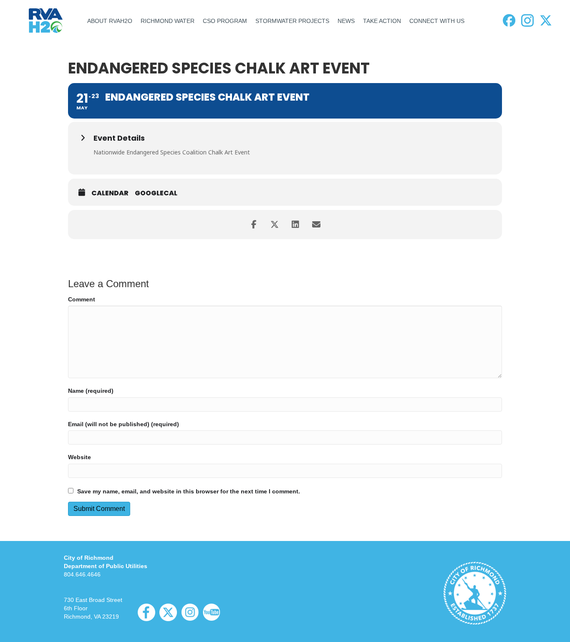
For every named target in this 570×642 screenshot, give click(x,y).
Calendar (110, 193)
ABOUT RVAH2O (109, 21)
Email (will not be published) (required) (123, 424)
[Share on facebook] (253, 224)
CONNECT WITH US (436, 21)
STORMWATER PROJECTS (292, 21)
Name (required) (90, 390)
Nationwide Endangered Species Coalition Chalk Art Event (171, 152)
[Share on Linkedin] (295, 224)
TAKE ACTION (382, 21)
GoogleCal (156, 193)
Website (79, 457)
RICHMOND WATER (167, 21)
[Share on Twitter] (274, 224)
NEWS (346, 21)
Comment (81, 299)
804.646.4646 (82, 574)
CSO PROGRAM (225, 21)
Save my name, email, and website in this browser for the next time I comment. (188, 491)
